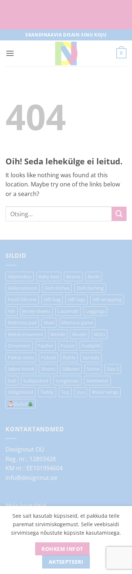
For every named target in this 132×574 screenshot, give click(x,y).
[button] (10, 53)
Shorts (48, 369)
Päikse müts (21, 357)
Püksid (48, 357)
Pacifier (45, 345)
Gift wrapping (107, 299)
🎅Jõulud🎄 (20, 403)
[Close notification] (120, 14)
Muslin (79, 334)
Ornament (19, 345)
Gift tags (76, 299)
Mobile (57, 334)
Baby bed (48, 276)
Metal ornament (25, 334)
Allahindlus (20, 276)
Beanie (73, 276)
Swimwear (97, 380)
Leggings (95, 311)
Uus (80, 392)
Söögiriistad (20, 392)
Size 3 (113, 369)
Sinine (93, 369)
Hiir (11, 311)
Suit (12, 380)
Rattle (69, 357)
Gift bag (52, 299)
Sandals (90, 357)
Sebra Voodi (21, 369)
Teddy (47, 392)
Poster (67, 345)
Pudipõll (91, 345)
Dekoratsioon (22, 288)
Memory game (77, 322)
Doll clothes (57, 288)
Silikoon (71, 369)
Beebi (94, 276)
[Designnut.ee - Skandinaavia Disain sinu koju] (66, 53)
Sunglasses (67, 380)
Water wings (105, 392)
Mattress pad (22, 322)
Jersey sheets (36, 311)
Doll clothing (90, 288)
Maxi (49, 322)
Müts (99, 334)
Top (65, 392)
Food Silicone (22, 299)
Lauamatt (68, 311)
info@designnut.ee (31, 478)
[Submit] (119, 214)
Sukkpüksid (35, 380)
